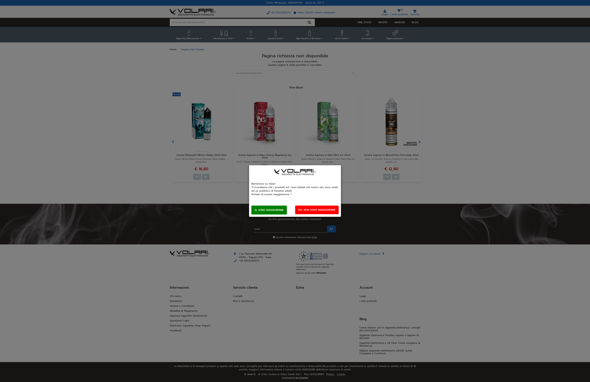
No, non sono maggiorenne (316, 210)
